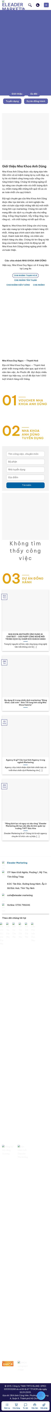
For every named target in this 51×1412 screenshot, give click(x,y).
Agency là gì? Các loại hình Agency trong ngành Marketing (25, 761)
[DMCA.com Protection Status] (7, 1363)
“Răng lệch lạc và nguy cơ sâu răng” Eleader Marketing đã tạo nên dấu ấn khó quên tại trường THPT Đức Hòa (25, 825)
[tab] (25, 275)
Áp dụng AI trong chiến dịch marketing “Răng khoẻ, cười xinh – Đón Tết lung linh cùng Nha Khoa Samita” (25, 702)
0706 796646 (22, 905)
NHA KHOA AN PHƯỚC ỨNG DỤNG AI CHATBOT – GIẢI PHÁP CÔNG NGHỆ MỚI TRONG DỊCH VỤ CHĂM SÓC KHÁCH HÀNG (25, 636)
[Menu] (46, 5)
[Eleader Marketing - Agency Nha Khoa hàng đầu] (13, 5)
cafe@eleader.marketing (20, 895)
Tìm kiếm (25, 485)
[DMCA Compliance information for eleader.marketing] (23, 1366)
